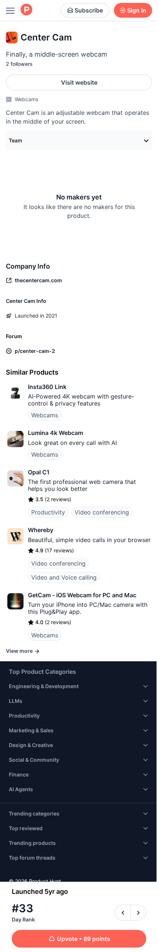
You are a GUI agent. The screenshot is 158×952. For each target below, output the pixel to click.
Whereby (40, 530)
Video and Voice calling (64, 577)
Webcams (26, 99)
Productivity (48, 512)
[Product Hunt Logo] (26, 10)
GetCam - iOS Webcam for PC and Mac (82, 595)
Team (15, 140)
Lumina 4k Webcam (55, 432)
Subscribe (89, 10)
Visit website (79, 82)
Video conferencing (102, 512)
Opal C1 (39, 472)
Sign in (136, 10)
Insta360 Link (47, 386)
